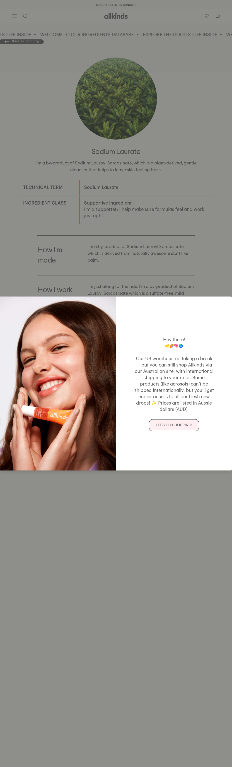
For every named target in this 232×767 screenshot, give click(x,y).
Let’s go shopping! (174, 425)
